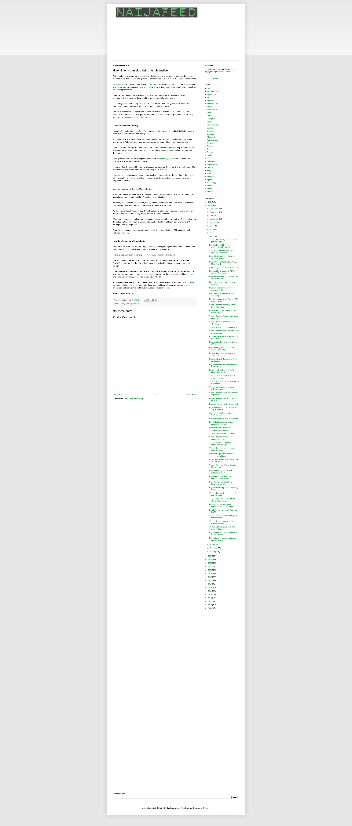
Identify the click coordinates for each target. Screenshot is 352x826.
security (136, 304)
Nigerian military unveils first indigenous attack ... (220, 472)
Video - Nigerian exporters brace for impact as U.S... (223, 394)
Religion (210, 170)
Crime (122, 304)
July (212, 226)
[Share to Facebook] (153, 300)
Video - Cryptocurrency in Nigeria (222, 433)
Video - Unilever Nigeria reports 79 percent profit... (223, 494)
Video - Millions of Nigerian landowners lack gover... (220, 443)
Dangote (210, 128)
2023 (210, 559)
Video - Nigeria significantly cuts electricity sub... (222, 323)
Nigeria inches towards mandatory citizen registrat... (222, 539)
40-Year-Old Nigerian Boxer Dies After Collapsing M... (222, 528)
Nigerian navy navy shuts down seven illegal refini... (221, 349)
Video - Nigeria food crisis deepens (223, 327)
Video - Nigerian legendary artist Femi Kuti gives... (222, 306)
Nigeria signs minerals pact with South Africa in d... (222, 354)
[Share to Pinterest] (155, 300)
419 (208, 88)
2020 (210, 570)
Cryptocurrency (213, 125)
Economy (211, 131)
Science (210, 177)
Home (155, 394)
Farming (210, 143)
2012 (210, 598)
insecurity (128, 304)
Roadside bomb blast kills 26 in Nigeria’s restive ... (221, 257)
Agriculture (211, 94)
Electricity (211, 137)
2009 (210, 608)
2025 (210, 206)
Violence (210, 192)
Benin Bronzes (213, 104)
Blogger (206, 808)
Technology (211, 183)
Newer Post (118, 394)
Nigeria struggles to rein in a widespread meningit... (220, 429)
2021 (210, 566)
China (209, 116)
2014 (210, 591)
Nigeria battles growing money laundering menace (221, 423)
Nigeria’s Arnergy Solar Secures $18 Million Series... (223, 300)
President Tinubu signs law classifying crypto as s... (220, 477)
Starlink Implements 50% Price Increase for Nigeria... (221, 252)
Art (208, 97)
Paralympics (212, 164)
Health (209, 155)
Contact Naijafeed (212, 78)
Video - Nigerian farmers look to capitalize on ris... (221, 438)
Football (210, 152)
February (214, 548)
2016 (210, 584)
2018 (210, 577)
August (213, 222)
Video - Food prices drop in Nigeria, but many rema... (223, 517)
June (212, 229)
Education (211, 134)
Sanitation (211, 173)
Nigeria (153, 84)
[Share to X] (150, 300)
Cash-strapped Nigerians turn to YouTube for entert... (221, 414)
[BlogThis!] (147, 300)
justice (171, 159)
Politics (210, 167)
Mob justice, (118, 84)
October (213, 215)
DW (132, 293)
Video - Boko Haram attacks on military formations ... (221, 388)
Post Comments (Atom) (133, 399)
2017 (210, 580)
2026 (210, 202)
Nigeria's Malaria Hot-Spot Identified (223, 404)
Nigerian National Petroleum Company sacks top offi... (220, 246)
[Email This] (145, 300)
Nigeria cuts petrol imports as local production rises (223, 360)
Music (209, 158)
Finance (210, 146)
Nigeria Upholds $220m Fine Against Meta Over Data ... (223, 263)
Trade (209, 186)
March (212, 545)
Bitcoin (210, 107)
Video (209, 189)
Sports (209, 180)
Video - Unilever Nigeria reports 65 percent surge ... (223, 240)
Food (209, 149)
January (213, 552)
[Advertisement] (176, 40)
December (214, 209)
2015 (210, 587)
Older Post (191, 394)
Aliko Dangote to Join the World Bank (224, 267)
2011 (210, 601)
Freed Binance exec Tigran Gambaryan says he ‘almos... (222, 505)
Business (211, 113)
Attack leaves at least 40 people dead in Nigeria (222, 377)
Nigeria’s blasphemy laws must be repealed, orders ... (223, 289)
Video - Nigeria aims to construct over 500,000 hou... (222, 449)
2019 (210, 573)
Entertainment (212, 140)
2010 (210, 605)
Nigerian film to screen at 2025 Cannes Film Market (221, 272)
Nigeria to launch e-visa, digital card (223, 419)
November (214, 212)
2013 (210, 594)
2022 (210, 563)
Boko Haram (212, 110)
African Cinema (213, 91)
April (212, 236)
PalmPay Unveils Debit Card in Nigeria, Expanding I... (221, 483)
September (214, 219)
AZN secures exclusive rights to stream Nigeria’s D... (222, 500)
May (212, 233)
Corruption (211, 119)
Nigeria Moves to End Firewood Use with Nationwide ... (223, 278)
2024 (210, 556)
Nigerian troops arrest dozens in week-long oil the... (222, 455)
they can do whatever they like (130, 117)
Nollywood (211, 161)
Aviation (210, 101)
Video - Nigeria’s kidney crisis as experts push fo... (222, 522)
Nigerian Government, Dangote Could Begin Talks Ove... (224, 533)
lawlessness (162, 159)
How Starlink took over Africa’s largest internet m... (221, 371)
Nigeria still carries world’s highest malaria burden (222, 311)
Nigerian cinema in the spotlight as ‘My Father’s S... (223, 408)
